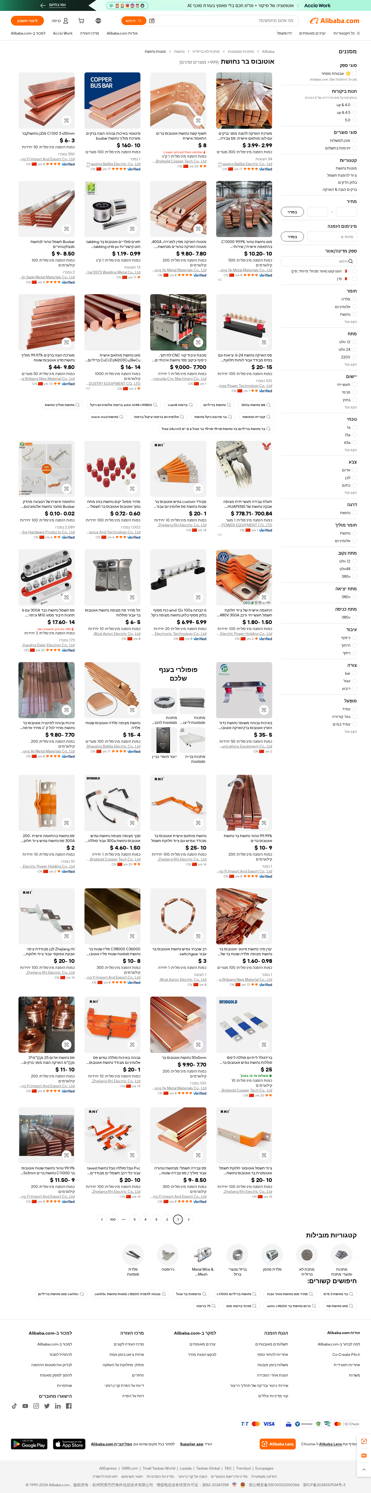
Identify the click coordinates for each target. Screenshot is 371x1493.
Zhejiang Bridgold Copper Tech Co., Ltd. (178, 161)
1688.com (129, 1468)
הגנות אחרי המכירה (272, 1375)
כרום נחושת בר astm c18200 (289, 1306)
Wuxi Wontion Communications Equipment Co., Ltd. (244, 746)
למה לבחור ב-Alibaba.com (339, 1344)
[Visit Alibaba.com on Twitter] (47, 1406)
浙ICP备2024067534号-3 (324, 1485)
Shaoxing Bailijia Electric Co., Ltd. (245, 164)
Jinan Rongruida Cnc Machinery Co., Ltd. (178, 378)
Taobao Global (208, 1468)
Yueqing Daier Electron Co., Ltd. (48, 645)
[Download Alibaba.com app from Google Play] (29, 1444)
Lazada (185, 1468)
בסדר (292, 212)
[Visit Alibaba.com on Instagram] (36, 1406)
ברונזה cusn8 (178, 405)
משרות (354, 1375)
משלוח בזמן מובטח (272, 1365)
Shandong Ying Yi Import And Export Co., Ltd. (46, 159)
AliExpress (108, 1468)
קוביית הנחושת (254, 417)
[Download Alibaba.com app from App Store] (69, 1444)
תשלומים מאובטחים (271, 1344)
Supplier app (191, 1444)
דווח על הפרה (133, 1396)
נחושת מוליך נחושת (59, 405)
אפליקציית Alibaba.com (111, 1444)
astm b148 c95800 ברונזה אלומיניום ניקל (121, 405)
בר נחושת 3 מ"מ (335, 1294)
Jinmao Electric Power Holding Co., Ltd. (244, 633)
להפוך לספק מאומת (56, 1375)
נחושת (179, 51)
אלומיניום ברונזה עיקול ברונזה (156, 417)
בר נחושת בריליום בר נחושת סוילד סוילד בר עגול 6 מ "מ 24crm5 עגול (213, 429)
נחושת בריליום (214, 405)
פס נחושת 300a (253, 405)
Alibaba (268, 51)
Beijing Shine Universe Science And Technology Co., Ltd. (112, 532)
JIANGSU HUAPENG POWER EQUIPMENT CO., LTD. (244, 525)
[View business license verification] (234, 1485)
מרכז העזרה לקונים (129, 1344)
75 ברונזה (203, 1306)
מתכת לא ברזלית (206, 51)
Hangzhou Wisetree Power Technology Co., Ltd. (244, 385)
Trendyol (243, 1468)
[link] (364, 1441)
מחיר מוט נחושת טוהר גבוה (287, 1294)
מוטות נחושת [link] (155, 51)
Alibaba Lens (330, 1444)
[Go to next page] (102, 1219)
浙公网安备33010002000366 (274, 1485)
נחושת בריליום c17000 (234, 1294)
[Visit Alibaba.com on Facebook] (68, 1406)
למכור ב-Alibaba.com (54, 1344)
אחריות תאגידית (347, 1365)
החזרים (138, 1375)
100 (113, 1219)
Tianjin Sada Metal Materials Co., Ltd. (46, 277)
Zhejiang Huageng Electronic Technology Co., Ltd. (178, 633)
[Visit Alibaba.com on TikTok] (14, 1406)
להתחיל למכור (60, 1354)
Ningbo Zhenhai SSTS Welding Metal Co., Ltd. (112, 272)
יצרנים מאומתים (203, 1344)
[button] (152, 20)
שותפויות (64, 1385)
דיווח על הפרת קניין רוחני (124, 1385)
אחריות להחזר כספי (272, 1354)
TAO (227, 1468)
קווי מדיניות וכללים (273, 1396)
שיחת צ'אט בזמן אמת (126, 1354)
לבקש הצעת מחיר (202, 1354)
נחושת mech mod (104, 417)
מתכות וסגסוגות (241, 51)
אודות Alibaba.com (343, 1333)
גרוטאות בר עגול (188, 1294)
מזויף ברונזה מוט (238, 1306)
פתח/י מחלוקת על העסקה (123, 1365)
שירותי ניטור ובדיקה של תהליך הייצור (259, 1385)
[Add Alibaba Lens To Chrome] (278, 1444)
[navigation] (319, 636)
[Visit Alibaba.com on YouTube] (25, 1406)
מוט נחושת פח (337, 1306)
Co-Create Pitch (346, 1354)
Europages (264, 1468)
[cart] (81, 21)
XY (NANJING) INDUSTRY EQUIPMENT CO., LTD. (112, 383)
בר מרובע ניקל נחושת (210, 417)
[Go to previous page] (189, 1219)
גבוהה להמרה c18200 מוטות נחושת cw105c (128, 1294)
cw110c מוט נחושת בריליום (58, 1294)
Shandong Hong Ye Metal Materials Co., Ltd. (244, 270)
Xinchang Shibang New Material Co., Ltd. (46, 378)
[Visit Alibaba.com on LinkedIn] (58, 1406)
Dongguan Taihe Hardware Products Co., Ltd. (46, 532)
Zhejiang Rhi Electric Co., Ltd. (182, 525)
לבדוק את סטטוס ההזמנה (51, 1365)
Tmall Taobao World (159, 1468)
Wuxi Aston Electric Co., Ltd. (116, 633)
